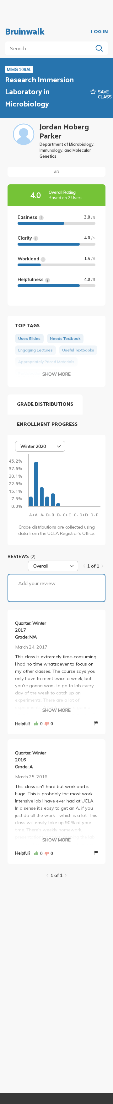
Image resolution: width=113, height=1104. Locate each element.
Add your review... (38, 583)
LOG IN (99, 32)
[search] (50, 48)
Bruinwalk (25, 32)
